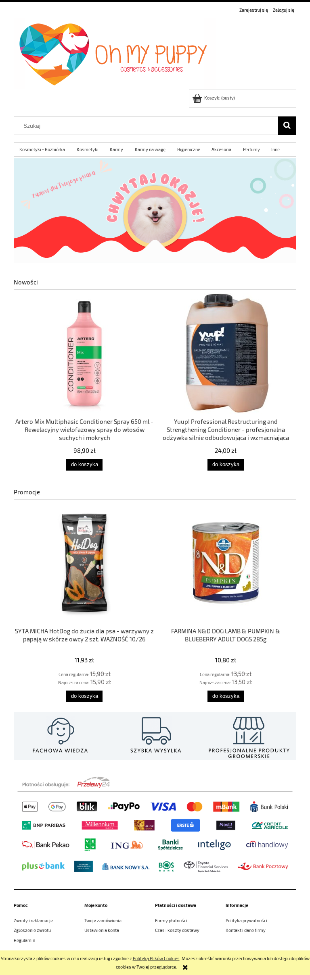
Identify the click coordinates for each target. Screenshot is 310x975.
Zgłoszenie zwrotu (32, 930)
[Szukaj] (287, 125)
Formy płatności (171, 920)
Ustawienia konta (101, 930)
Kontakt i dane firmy (246, 930)
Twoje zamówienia (102, 920)
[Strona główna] (115, 52)
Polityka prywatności (246, 920)
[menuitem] (42, 149)
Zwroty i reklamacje (33, 920)
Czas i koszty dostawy (177, 930)
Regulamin (24, 940)
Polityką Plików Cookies (156, 958)
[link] (155, 210)
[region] (155, 210)
